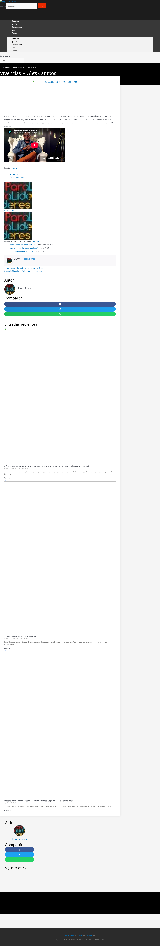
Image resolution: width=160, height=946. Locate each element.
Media (14, 48)
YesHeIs (15, 168)
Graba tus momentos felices (21, 251)
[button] (60, 304)
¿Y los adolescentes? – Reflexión (20, 636)
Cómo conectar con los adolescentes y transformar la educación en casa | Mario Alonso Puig (47, 466)
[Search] (42, 5)
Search (3, 6)
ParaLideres (9, 211)
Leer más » (7, 478)
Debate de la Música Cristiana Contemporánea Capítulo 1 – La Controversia (38, 801)
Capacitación (17, 27)
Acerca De (14, 174)
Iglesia (14, 42)
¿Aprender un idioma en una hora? (24, 248)
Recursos (15, 39)
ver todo (35, 241)
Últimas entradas (17, 177)
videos (33, 67)
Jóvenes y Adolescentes (20, 67)
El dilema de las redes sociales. (23, 245)
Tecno (14, 33)
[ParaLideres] (18, 195)
